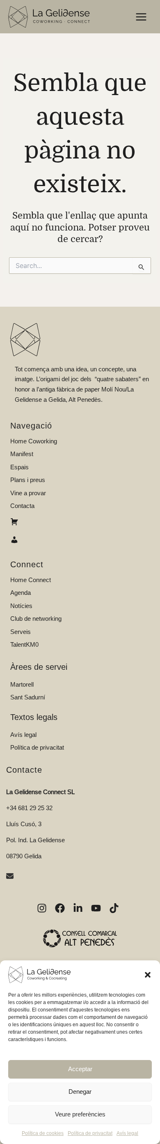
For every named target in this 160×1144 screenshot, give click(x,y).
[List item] (42, 908)
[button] (148, 975)
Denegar (80, 1091)
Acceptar (80, 1068)
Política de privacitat (90, 1133)
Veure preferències (80, 1114)
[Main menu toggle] (141, 17)
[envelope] (11, 877)
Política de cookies (43, 1133)
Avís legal (127, 1133)
